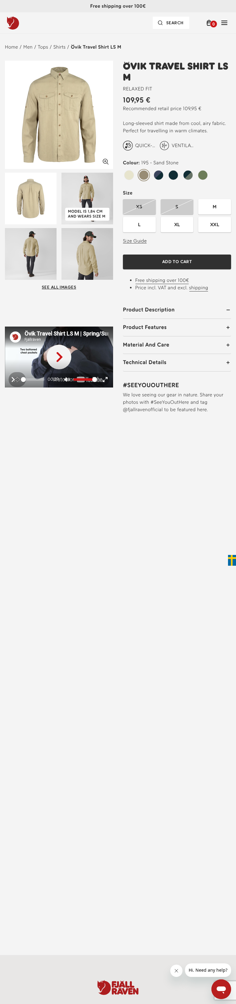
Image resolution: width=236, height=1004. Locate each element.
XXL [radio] (214, 224)
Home (11, 47)
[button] (210, 23)
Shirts (59, 47)
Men (28, 47)
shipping (198, 288)
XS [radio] (139, 207)
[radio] (129, 175)
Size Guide (135, 241)
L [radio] (139, 224)
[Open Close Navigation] (224, 22)
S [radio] (176, 207)
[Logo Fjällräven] (25, 23)
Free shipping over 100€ (162, 280)
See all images (59, 287)
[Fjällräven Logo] (118, 987)
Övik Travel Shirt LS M (96, 47)
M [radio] (215, 207)
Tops (43, 47)
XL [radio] (177, 224)
